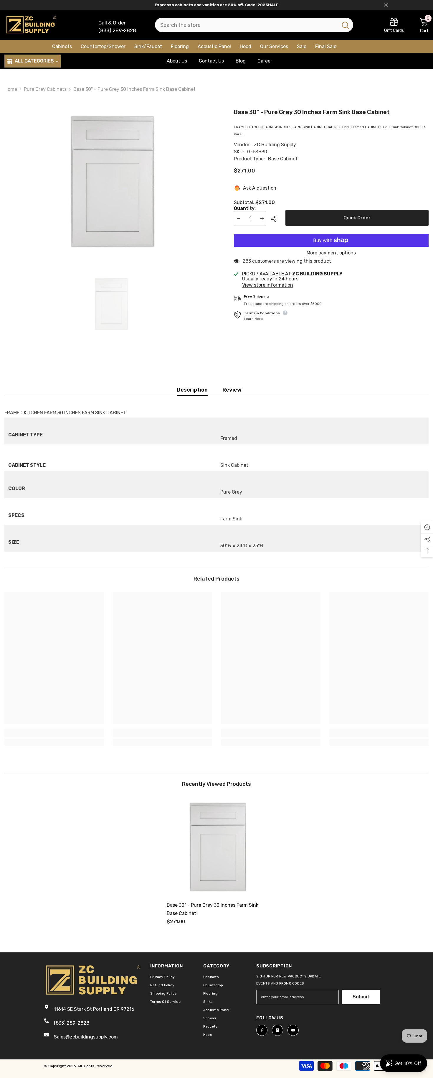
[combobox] (246, 25)
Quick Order (357, 218)
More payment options (331, 253)
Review (232, 390)
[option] (110, 181)
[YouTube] (293, 1030)
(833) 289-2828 (117, 30)
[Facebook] (261, 1030)
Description (192, 390)
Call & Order (112, 23)
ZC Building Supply (275, 144)
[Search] (254, 25)
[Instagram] (277, 1030)
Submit (361, 997)
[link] (394, 25)
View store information (267, 285)
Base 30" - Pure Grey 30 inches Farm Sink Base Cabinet (212, 909)
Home (10, 89)
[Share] (276, 219)
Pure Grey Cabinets (45, 89)
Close (386, 5)
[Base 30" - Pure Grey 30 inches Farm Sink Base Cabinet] (216, 847)
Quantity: (245, 208)
